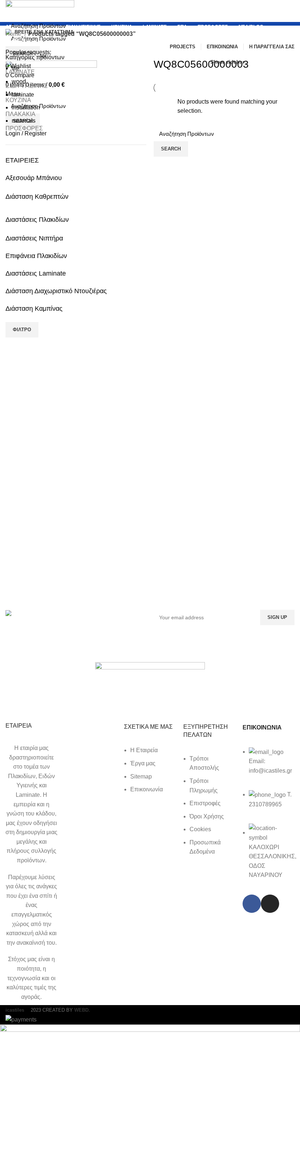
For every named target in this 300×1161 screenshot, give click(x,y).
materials (23, 120)
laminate (23, 95)
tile (15, 68)
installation (26, 107)
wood (19, 81)
